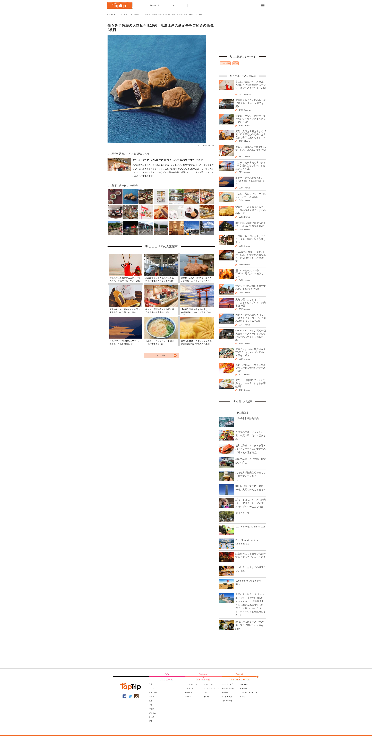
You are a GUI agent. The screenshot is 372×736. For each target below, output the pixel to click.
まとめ (151, 717)
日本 (125, 15)
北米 (150, 701)
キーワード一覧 (228, 688)
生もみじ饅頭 (225, 63)
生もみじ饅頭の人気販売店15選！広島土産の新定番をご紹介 (169, 15)
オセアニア (153, 697)
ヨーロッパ (153, 692)
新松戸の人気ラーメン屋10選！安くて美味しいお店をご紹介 (250, 625)
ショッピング (208, 684)
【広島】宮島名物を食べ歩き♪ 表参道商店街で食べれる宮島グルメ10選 (250, 165)
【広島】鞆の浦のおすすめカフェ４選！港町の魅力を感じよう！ (250, 239)
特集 (150, 721)
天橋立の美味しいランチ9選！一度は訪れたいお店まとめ (250, 435)
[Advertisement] (242, 37)
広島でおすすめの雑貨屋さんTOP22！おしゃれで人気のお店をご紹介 (250, 352)
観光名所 (188, 692)
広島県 (136, 15)
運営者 (242, 697)
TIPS (205, 692)
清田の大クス (242, 513)
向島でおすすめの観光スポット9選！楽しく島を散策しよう (250, 181)
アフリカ (152, 713)
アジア (151, 688)
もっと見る (161, 355)
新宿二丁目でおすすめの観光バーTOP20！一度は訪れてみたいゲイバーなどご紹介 (250, 503)
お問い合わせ (227, 701)
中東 (150, 705)
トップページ (112, 15)
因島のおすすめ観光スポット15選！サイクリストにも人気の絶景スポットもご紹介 (250, 318)
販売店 (235, 63)
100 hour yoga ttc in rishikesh (250, 526)
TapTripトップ (227, 684)
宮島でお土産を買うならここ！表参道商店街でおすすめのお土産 (250, 210)
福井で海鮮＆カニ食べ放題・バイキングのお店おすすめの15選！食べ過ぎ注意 (250, 449)
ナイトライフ (190, 688)
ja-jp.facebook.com (207, 145)
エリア (177, 5)
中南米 (151, 709)
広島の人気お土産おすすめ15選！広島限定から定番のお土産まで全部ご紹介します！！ (250, 134)
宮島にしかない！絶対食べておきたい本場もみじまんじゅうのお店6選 (250, 119)
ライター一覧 (227, 697)
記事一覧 (155, 5)
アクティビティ (191, 684)
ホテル (188, 697)
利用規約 (243, 688)
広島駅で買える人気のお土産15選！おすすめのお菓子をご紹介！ (250, 103)
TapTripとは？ (245, 684)
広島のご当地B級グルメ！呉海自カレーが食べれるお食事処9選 (250, 383)
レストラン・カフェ (211, 688)
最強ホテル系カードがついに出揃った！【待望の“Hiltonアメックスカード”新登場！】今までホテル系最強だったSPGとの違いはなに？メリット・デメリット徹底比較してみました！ (250, 604)
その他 (206, 697)
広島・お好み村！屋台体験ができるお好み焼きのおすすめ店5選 (250, 368)
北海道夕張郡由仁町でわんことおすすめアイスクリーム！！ (250, 476)
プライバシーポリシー (248, 692)
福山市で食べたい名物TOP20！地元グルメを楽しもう (249, 273)
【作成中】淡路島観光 (247, 418)
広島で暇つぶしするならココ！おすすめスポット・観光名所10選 (250, 302)
